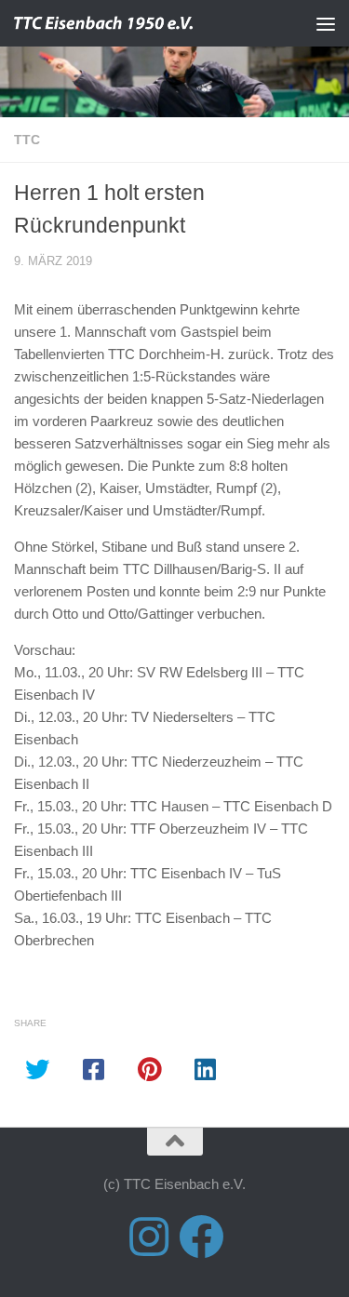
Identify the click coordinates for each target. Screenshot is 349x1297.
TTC (27, 139)
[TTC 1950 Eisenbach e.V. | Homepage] (137, 24)
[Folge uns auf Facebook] (201, 1236)
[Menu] (325, 23)
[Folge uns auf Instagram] (149, 1236)
